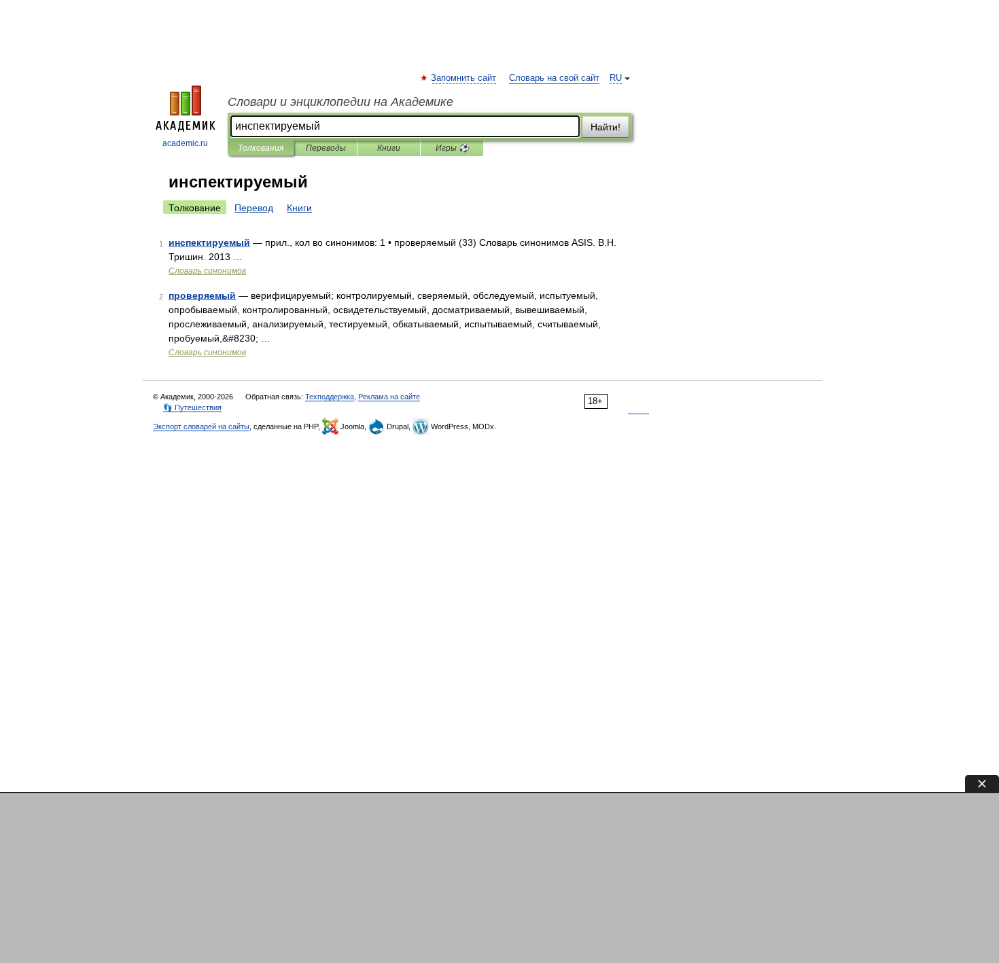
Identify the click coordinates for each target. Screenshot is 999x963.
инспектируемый (209, 242)
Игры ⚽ (452, 148)
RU (616, 78)
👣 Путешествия (192, 407)
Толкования (260, 148)
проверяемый (202, 295)
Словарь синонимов (207, 271)
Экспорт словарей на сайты (201, 426)
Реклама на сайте (389, 397)
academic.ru (185, 143)
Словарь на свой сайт (554, 78)
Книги (388, 148)
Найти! (605, 127)
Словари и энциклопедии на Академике (340, 102)
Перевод (253, 207)
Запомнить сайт (464, 78)
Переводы (326, 148)
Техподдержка (329, 397)
